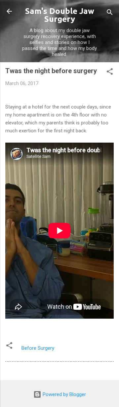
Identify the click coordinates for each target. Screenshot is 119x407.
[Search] (110, 13)
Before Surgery (37, 348)
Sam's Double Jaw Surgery (59, 15)
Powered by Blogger (63, 394)
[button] (110, 73)
